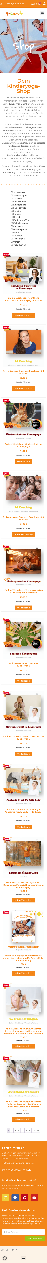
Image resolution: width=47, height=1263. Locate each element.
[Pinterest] (24, 1197)
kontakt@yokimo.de (17, 1170)
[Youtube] (34, 1197)
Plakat (16, 232)
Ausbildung (18, 198)
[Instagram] (5, 1197)
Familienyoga (19, 208)
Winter (16, 241)
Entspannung (19, 204)
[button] (42, 13)
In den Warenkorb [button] (23, 315)
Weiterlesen (23, 461)
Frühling (17, 214)
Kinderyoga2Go (21, 220)
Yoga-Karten (19, 245)
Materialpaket (20, 229)
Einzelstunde (19, 201)
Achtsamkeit (19, 192)
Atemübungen (20, 195)
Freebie (17, 211)
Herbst (16, 217)
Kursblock (18, 226)
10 (34, 1130)
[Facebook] (15, 1197)
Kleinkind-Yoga (20, 223)
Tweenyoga (19, 238)
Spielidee (17, 235)
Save (7, 254)
